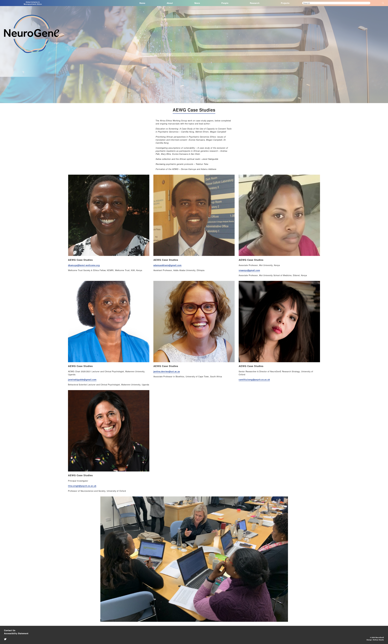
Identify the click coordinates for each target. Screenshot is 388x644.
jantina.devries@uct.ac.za (166, 371)
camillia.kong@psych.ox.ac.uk (254, 379)
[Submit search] (377, 2)
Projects (285, 3)
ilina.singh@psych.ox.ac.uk (82, 485)
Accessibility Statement (16, 633)
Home (142, 3)
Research (254, 3)
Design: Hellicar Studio (375, 640)
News (197, 3)
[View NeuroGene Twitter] (5, 640)
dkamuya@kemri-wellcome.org (84, 265)
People (224, 3)
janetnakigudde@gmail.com (82, 379)
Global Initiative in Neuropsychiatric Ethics (33, 3)
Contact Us (9, 630)
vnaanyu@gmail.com (249, 270)
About (170, 3)
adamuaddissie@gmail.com (167, 265)
